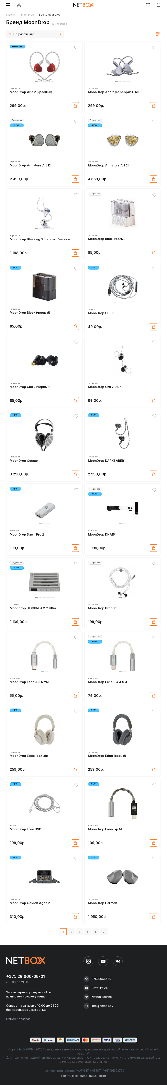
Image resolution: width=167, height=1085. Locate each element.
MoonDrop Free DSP (25, 829)
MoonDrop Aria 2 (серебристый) (113, 92)
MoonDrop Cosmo (24, 461)
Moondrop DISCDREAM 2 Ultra (33, 608)
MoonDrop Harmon (102, 903)
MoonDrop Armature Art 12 (30, 165)
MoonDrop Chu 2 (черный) (30, 387)
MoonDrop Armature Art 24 (109, 165)
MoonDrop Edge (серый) (107, 756)
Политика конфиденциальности (83, 1075)
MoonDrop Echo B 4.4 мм (107, 682)
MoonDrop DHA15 (101, 534)
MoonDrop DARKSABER (106, 461)
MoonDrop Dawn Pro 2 (27, 534)
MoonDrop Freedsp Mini (106, 829)
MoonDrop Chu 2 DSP (104, 387)
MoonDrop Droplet (102, 608)
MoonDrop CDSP (101, 313)
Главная (11, 14)
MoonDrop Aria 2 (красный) (31, 92)
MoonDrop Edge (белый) (29, 756)
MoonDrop (27, 14)
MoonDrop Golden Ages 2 (30, 903)
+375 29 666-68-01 (25, 976)
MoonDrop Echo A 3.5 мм (29, 682)
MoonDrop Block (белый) (107, 239)
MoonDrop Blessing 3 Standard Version (40, 239)
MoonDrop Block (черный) (30, 312)
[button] (36, 81)
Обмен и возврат (18, 1019)
